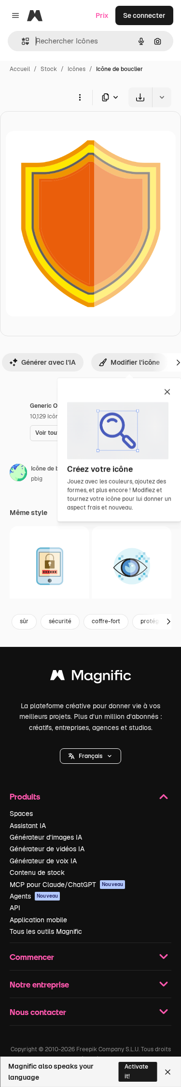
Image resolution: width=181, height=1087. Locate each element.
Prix (102, 15)
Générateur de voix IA (43, 861)
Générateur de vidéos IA (47, 848)
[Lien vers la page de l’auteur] (18, 474)
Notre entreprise (39, 984)
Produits (25, 796)
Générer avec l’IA (48, 362)
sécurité (60, 621)
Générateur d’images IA (46, 837)
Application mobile (38, 919)
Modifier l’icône (135, 362)
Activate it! (136, 1071)
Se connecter (144, 15)
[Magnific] (90, 677)
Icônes (76, 69)
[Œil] (131, 566)
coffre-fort (106, 621)
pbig (36, 479)
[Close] (168, 1072)
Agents (34, 896)
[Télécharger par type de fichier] (110, 97)
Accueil (20, 69)
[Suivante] (168, 621)
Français (90, 756)
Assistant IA (28, 825)
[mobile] (49, 566)
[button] (90, 756)
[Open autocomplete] (21, 41)
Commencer (32, 957)
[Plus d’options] (79, 97)
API (15, 907)
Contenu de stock (37, 872)
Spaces (21, 813)
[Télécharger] (140, 97)
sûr (24, 621)
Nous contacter (38, 1012)
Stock (49, 69)
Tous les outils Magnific (46, 931)
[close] (167, 393)
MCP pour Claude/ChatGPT (66, 884)
